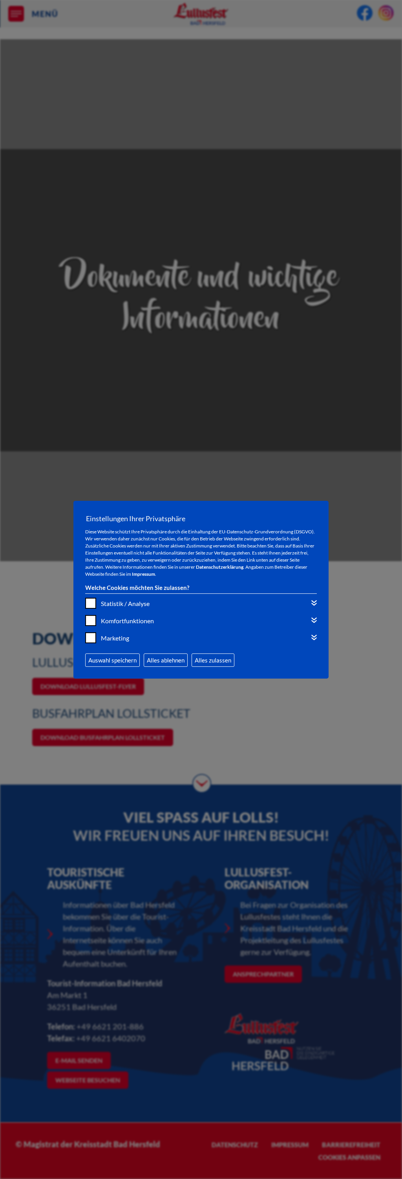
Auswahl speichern (112, 660)
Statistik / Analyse (125, 603)
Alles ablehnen (166, 660)
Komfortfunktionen (127, 620)
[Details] (314, 603)
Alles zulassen (213, 660)
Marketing (115, 638)
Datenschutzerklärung (219, 567)
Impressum (143, 574)
